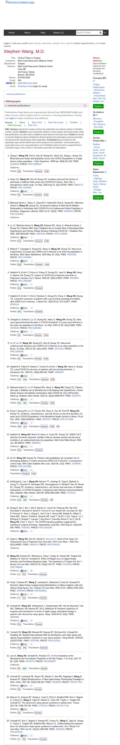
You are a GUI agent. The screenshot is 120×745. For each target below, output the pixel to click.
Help (43, 32)
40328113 (14, 304)
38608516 (36, 443)
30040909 (21, 591)
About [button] (27, 32)
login (11, 118)
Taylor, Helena (99, 184)
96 (31, 571)
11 (31, 284)
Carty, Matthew (100, 181)
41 (31, 735)
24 (31, 621)
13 (31, 399)
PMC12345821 (16, 214)
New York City (99, 98)
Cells (46, 171)
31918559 (67, 564)
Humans (38, 171)
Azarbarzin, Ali (99, 155)
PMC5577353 (76, 682)
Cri (19, 574)
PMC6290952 (40, 591)
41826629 (14, 164)
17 (31, 446)
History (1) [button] (58, 32)
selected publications (15, 94)
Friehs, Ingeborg (97, 177)
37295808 (76, 463)
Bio (19, 668)
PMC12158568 (60, 234)
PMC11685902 (34, 328)
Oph (19, 264)
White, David (99, 158)
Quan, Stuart (99, 153)
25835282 (60, 729)
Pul (24, 574)
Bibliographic (13, 101)
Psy (19, 624)
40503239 (40, 234)
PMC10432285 (45, 527)
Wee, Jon (97, 192)
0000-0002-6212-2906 (27, 83)
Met (25, 403)
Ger (19, 379)
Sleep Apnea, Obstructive (99, 88)
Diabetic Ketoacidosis (99, 94)
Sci (19, 195)
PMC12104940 (24, 257)
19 (31, 470)
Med (19, 426)
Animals (44, 668)
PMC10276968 (24, 466)
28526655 (56, 682)
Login (6, 43)
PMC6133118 (54, 640)
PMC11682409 (16, 351)
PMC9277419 (62, 705)
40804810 (68, 211)
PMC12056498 (24, 281)
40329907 (74, 278)
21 (31, 644)
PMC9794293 (53, 544)
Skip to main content (13, 3)
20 (31, 686)
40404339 (71, 254)
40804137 (78, 185)
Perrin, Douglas (97, 188)
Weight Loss (98, 101)
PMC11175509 (66, 419)
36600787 (34, 544)
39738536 (14, 328)
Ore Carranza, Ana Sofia (99, 125)
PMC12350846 (24, 187)
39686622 (59, 372)
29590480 (14, 617)
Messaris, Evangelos (98, 120)
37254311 (71, 493)
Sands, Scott (99, 150)
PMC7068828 (16, 567)
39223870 (76, 396)
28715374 (30, 661)
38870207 (46, 419)
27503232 (43, 705)
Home (12, 32)
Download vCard (25, 86)
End (19, 241)
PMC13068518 (34, 164)
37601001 (25, 527)
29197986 (34, 640)
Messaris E (51, 539)
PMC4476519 (16, 732)
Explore (98, 106)
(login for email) (39, 86)
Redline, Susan (96, 145)
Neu (19, 288)
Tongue (96, 84)
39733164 (59, 349)
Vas (19, 171)
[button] (105, 33)
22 (31, 594)
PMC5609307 (50, 661)
